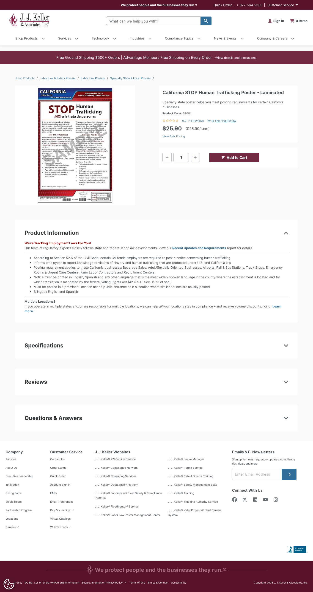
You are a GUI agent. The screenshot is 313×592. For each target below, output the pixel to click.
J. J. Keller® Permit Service (185, 467)
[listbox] (75, 145)
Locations (11, 518)
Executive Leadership (19, 476)
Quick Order (223, 5)
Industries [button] (137, 38)
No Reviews (196, 120)
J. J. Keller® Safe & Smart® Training (190, 476)
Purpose (10, 459)
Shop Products (25, 78)
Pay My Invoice (60, 510)
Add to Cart (237, 157)
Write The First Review (221, 120)
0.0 (184, 120)
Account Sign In (60, 484)
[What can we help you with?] (205, 21)
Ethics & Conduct (158, 582)
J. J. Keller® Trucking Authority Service (193, 501)
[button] (156, 57)
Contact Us (57, 459)
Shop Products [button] (26, 38)
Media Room (13, 501)
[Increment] (195, 157)
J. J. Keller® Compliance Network (116, 467)
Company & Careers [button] (272, 38)
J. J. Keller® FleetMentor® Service (117, 506)
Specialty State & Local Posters (130, 78)
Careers (10, 527)
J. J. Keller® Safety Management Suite (192, 484)
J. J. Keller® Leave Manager (186, 459)
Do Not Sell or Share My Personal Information (52, 582)
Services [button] (64, 38)
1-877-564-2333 (249, 5)
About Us (11, 467)
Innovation (12, 484)
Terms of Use (137, 582)
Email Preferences (61, 501)
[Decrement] (167, 157)
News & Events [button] (225, 38)
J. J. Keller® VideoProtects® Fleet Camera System (195, 512)
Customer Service (280, 5)
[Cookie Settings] (9, 584)
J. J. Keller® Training (181, 493)
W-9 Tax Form (59, 527)
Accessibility (178, 582)
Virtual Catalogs (60, 518)
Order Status (58, 467)
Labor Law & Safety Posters (57, 78)
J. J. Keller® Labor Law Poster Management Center (127, 515)
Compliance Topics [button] (179, 38)
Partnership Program (18, 510)
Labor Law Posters (93, 78)
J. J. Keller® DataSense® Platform (116, 484)
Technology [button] (100, 38)
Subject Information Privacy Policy (104, 582)
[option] (75, 145)
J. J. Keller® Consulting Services (115, 476)
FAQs (53, 493)
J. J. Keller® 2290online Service (115, 459)
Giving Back (13, 493)
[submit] (289, 474)
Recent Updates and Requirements (199, 248)
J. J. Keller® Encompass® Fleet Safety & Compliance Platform (128, 495)
